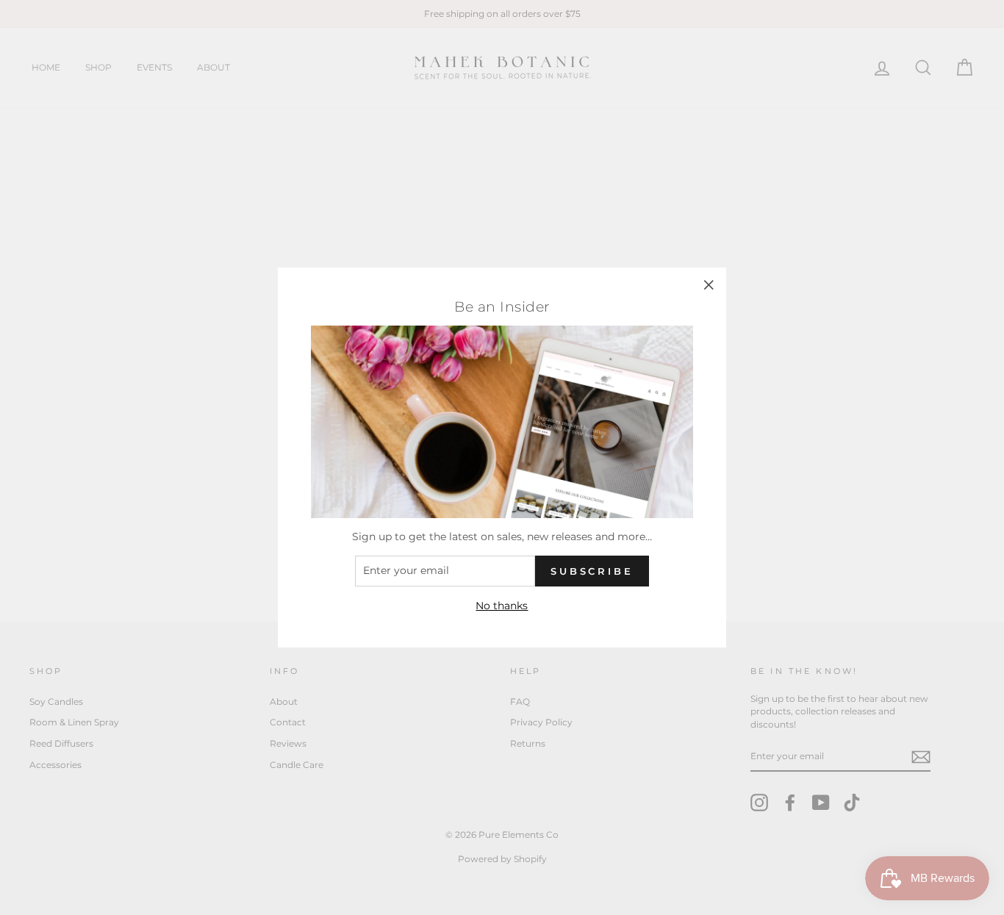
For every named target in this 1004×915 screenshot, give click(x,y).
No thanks (502, 605)
